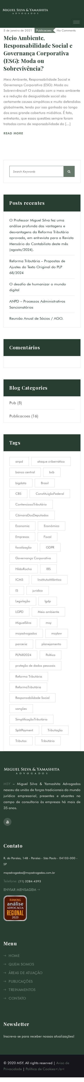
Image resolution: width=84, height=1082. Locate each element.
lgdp (48, 601)
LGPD (19, 612)
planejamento (51, 644)
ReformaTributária (28, 687)
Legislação (22, 601)
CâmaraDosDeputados (32, 515)
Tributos (21, 741)
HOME (14, 956)
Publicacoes (43, 30)
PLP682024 (23, 655)
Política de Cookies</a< (45, 1069)
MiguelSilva (23, 623)
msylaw (56, 633)
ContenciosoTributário (31, 504)
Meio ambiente (48, 612)
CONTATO (17, 998)
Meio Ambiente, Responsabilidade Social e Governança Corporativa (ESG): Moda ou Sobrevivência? (38, 53)
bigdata (20, 483)
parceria (21, 644)
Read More (14, 133)
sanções (21, 708)
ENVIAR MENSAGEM (20, 890)
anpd (19, 461)
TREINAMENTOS (22, 990)
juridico (37, 590)
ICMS (19, 579)
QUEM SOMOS (21, 964)
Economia (22, 526)
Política (50, 655)
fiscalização (23, 547)
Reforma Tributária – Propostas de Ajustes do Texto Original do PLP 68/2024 (37, 267)
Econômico (51, 526)
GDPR (50, 547)
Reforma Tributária (28, 676)
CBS (18, 493)
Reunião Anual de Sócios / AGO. (36, 318)
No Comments (66, 30)
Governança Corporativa (33, 558)
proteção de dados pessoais (35, 665)
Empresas (22, 537)
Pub (12, 403)
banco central (25, 472)
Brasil (45, 483)
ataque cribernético (51, 461)
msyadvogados (26, 633)
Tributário (48, 741)
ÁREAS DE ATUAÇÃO (25, 973)
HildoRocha (23, 569)
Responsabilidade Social (32, 698)
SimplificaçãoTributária (31, 719)
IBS (48, 569)
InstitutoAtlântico (49, 579)
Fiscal (47, 537)
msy (48, 623)
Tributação (55, 730)
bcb (51, 472)
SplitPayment (24, 730)
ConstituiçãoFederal (50, 493)
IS (16, 590)
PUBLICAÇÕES (21, 981)
